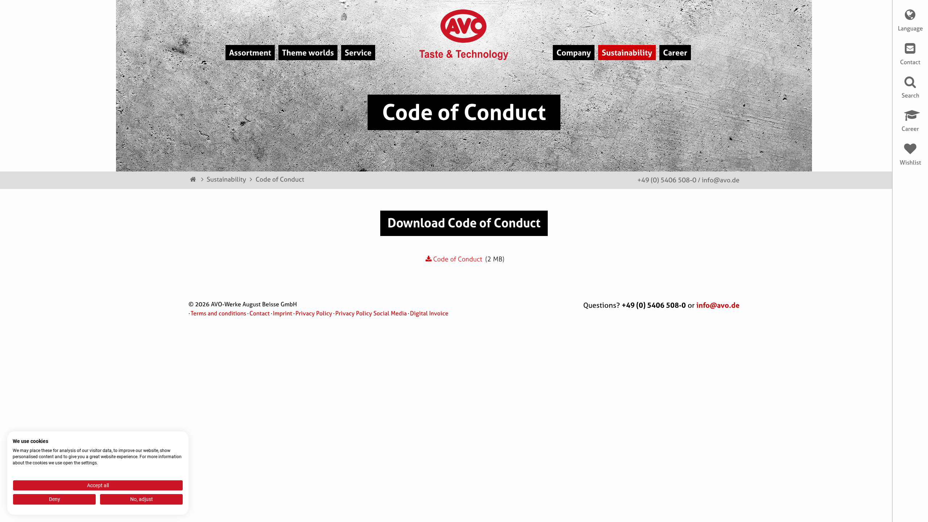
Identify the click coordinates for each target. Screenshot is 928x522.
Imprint (282, 313)
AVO (464, 26)
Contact (259, 313)
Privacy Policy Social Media (371, 313)
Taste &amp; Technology (464, 55)
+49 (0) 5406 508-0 (666, 180)
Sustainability (226, 179)
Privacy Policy (313, 313)
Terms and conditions (218, 313)
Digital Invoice (429, 313)
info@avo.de (721, 180)
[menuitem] (250, 52)
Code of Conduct (280, 179)
